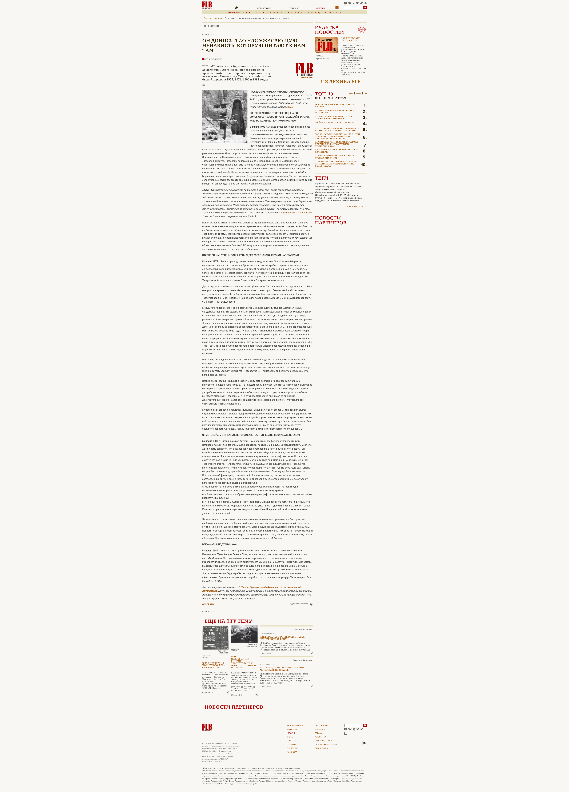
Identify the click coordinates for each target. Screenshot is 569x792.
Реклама (319, 733)
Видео (290, 737)
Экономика (292, 748)
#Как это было (337, 184)
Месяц (358, 93)
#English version (351, 195)
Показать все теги (354, 207)
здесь (289, 106)
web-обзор (292, 752)
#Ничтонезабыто (351, 201)
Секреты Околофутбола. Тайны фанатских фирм (335, 157)
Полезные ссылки (324, 741)
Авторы (320, 737)
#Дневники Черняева (299, 603)
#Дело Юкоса (352, 184)
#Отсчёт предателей (325, 195)
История (320, 8)
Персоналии (321, 726)
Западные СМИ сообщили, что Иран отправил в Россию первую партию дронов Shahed (337, 137)
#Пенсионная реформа (350, 198)
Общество (292, 741)
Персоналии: (234, 12)
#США (339, 195)
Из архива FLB (341, 82)
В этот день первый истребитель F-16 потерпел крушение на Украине (337, 129)
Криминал (294, 8)
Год (365, 93)
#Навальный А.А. (345, 187)
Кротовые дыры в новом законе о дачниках (336, 151)
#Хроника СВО (322, 184)
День (351, 93)
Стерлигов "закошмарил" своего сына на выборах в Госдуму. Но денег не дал (335, 164)
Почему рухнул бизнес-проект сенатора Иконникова (334, 118)
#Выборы (340, 189)
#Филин (318, 198)
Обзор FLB (307, 77)
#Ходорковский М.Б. (324, 189)
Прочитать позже (213, 59)
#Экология (336, 201)
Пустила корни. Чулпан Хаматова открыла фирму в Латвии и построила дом (336, 144)
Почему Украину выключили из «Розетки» (335, 112)
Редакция (321, 729)
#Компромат (344, 192)
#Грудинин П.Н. (322, 201)
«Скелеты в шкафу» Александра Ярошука (335, 106)
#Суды (357, 187)
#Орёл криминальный (325, 192)
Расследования (263, 8)
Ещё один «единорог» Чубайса (334, 122)
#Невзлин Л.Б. (330, 198)
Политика (292, 744)
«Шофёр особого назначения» (295, 212)
